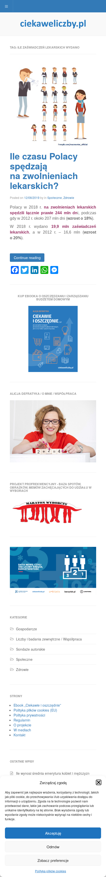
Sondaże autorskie (30, 649)
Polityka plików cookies (50, 871)
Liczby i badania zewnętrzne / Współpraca (49, 639)
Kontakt (19, 734)
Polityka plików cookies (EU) (35, 710)
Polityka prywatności (29, 715)
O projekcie (22, 724)
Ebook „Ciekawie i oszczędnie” (37, 705)
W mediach (22, 729)
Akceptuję (53, 833)
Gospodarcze (26, 628)
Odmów (53, 846)
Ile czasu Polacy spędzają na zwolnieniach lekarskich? (44, 170)
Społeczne (54, 197)
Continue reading (27, 257)
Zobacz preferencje (53, 860)
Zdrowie (68, 197)
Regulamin (22, 720)
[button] (98, 782)
